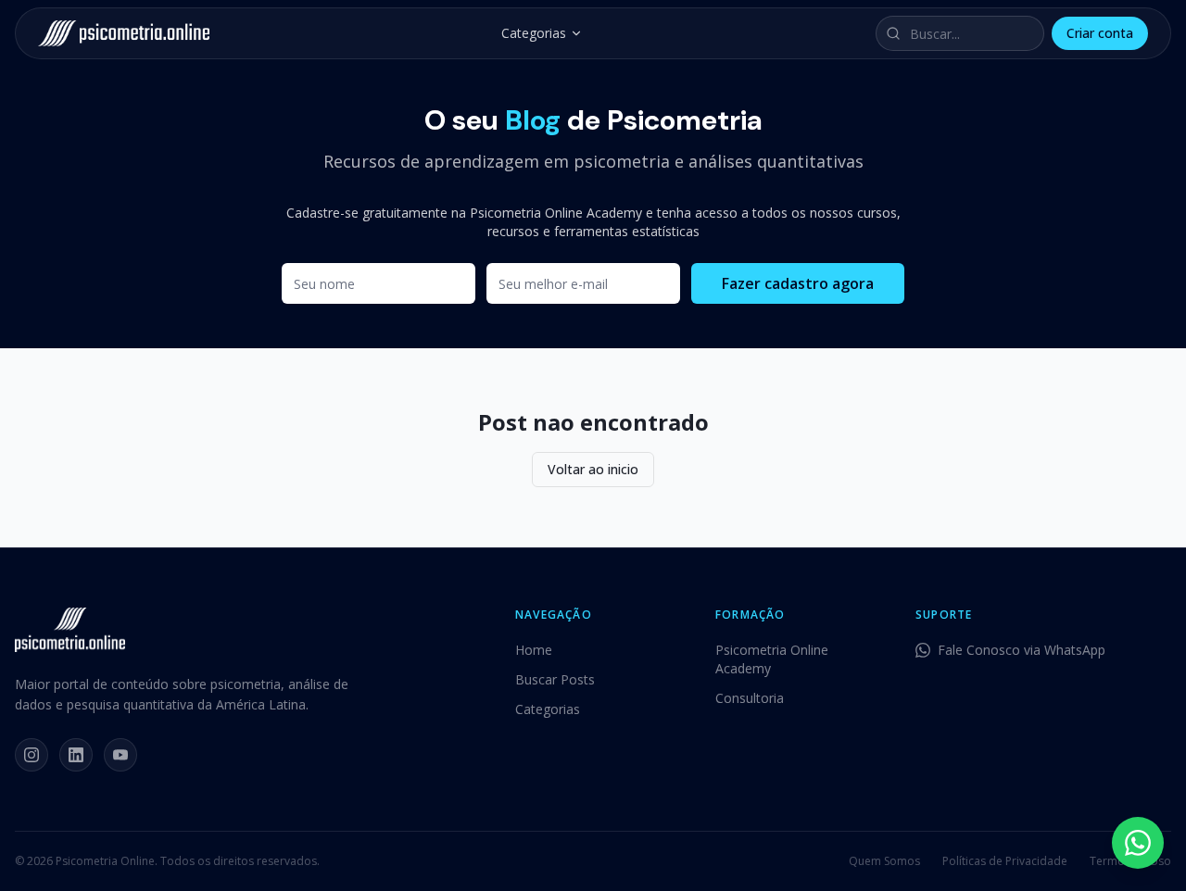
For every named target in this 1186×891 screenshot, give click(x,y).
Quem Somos (884, 861)
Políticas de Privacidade (1004, 861)
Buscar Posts (555, 679)
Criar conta (1099, 33)
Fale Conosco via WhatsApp (1021, 650)
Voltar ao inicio (593, 469)
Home (533, 650)
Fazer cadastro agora (798, 283)
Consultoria (749, 698)
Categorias (533, 33)
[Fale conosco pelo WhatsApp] (1138, 843)
